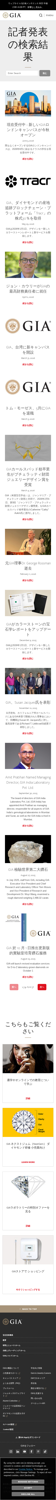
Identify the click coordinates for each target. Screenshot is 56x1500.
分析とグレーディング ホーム (14, 1350)
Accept (28, 1487)
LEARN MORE (28, 1162)
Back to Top (29, 1309)
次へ (42, 987)
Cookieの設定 (8, 1429)
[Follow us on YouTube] (24, 1451)
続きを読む (28, 158)
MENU (51, 15)
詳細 (28, 1098)
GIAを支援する (37, 1393)
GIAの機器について (11, 1368)
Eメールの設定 (8, 1424)
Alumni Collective (10, 1401)
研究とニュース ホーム (11, 1345)
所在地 (33, 1383)
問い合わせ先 (36, 1398)
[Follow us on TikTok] (45, 1451)
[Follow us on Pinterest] (38, 1451)
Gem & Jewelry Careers (41, 1373)
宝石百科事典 (8, 1335)
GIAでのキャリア (38, 1378)
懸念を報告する (37, 1388)
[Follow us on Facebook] (10, 1451)
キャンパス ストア (10, 1378)
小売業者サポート (10, 1373)
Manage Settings (28, 1481)
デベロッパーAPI (38, 1403)
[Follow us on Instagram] (31, 1451)
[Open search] (41, 15)
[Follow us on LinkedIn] (17, 1451)
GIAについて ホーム (10, 1356)
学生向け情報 (36, 1368)
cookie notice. (26, 1469)
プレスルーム (8, 1388)
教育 (4, 1340)
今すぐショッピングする (28, 1289)
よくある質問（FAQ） (12, 1383)
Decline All (28, 1494)
